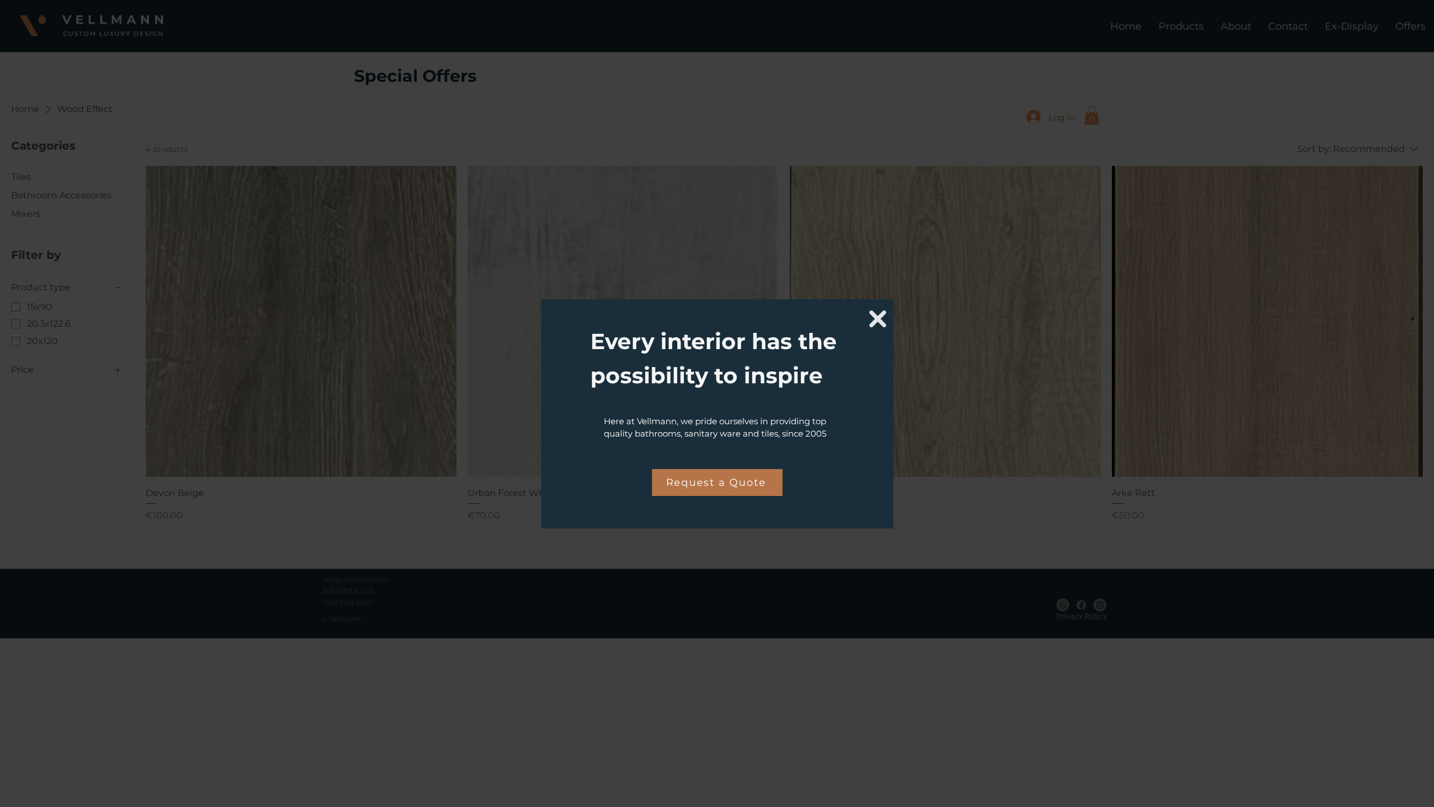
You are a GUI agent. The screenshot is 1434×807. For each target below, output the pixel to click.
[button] (877, 318)
